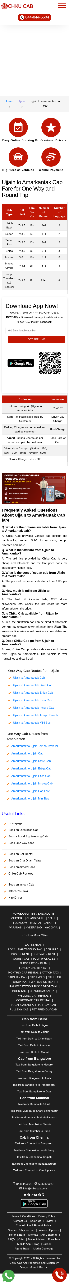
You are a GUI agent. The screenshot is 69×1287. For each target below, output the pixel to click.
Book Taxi (19, 991)
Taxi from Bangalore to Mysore (34, 1064)
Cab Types (37, 977)
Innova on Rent (44, 954)
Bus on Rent (20, 954)
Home (8, 101)
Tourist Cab (20, 958)
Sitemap (33, 1234)
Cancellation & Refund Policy (33, 1225)
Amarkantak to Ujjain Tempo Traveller (34, 746)
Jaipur (48, 922)
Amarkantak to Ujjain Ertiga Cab (31, 768)
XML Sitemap (49, 1234)
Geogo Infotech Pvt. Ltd (34, 1267)
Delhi (51, 918)
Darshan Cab (16, 977)
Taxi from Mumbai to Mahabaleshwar (34, 1117)
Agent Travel (22, 1248)
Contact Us (20, 1220)
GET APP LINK (36, 339)
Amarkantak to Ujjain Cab (27, 753)
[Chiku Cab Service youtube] (35, 1195)
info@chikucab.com (35, 1188)
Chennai (17, 918)
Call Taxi (54, 977)
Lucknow (20, 922)
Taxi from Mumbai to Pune (34, 1130)
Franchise (54, 1239)
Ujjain (21, 101)
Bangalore (46, 913)
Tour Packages (44, 958)
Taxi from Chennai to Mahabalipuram (34, 1163)
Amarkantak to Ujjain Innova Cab (32, 783)
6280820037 (46, 1183)
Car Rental (33, 944)
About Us (35, 1220)
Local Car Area (22, 1004)
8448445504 (24, 1183)
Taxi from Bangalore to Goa (34, 1091)
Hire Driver (15, 897)
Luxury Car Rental (33, 967)
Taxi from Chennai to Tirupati (34, 1156)
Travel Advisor (36, 1239)
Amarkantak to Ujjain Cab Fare (30, 791)
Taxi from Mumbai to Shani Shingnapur (34, 1110)
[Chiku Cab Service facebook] (28, 1195)
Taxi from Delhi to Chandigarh (34, 1038)
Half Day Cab (46, 1004)
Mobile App (24, 1243)
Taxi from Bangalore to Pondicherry (34, 1084)
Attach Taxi (50, 972)
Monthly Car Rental (23, 972)
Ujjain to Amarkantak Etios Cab (32, 700)
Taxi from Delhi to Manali (34, 1052)
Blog (36, 1243)
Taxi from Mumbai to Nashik (34, 1124)
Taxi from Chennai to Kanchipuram (34, 1170)
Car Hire (52, 949)
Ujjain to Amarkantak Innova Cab (33, 707)
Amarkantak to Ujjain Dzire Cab (31, 761)
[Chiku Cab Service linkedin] (43, 1195)
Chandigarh (35, 918)
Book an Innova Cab (21, 884)
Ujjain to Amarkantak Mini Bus (32, 722)
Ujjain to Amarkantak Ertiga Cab (33, 692)
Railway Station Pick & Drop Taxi (33, 986)
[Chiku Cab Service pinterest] (39, 1195)
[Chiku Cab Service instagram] (32, 1195)
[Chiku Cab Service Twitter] (25, 1195)
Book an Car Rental (20, 853)
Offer (21, 1239)
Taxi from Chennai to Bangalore (34, 1143)
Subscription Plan (33, 963)
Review (48, 1220)
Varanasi (15, 927)
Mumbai (35, 922)
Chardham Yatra (42, 991)
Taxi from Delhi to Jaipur (34, 1031)
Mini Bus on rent (42, 981)
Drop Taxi (20, 981)
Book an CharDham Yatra (24, 860)
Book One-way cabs (21, 843)
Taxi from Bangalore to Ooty (34, 1078)
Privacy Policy (46, 1216)
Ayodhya (51, 927)
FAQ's (11, 1239)
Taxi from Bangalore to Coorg (34, 1071)
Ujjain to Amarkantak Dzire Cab (32, 685)
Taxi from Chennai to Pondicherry (34, 1150)
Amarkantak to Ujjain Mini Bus (30, 798)
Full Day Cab (19, 1009)
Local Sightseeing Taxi (25, 949)
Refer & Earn (17, 1234)
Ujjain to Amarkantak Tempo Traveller (36, 715)
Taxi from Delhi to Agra (34, 1025)
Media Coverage (43, 1248)
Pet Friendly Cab (44, 1009)
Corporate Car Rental (33, 1000)
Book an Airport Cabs (21, 867)
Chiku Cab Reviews (20, 873)
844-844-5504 (37, 17)
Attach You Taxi (18, 891)
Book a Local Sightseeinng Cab (28, 836)
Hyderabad (33, 927)
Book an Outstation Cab (23, 829)
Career (47, 1243)
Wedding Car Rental (33, 995)
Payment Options (48, 1230)
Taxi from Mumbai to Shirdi (34, 1104)
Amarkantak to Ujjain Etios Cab (30, 776)
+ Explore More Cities (34, 935)
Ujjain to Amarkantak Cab (29, 677)
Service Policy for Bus (21, 1230)
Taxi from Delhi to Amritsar (34, 1045)
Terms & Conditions (23, 1216)
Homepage (15, 823)
